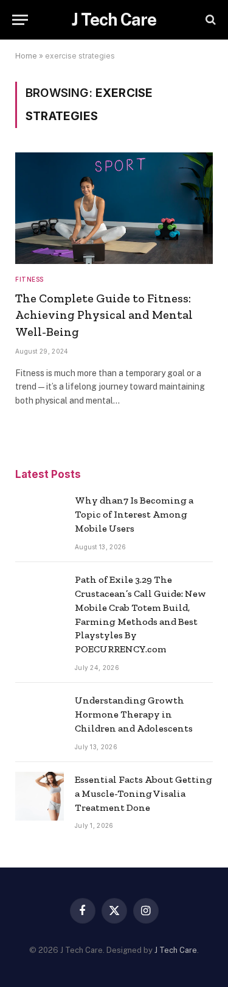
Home (26, 55)
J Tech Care (175, 950)
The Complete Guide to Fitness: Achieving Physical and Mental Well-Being (104, 314)
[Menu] (20, 20)
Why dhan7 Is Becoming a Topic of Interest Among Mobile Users (134, 514)
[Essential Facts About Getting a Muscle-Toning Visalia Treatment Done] (39, 796)
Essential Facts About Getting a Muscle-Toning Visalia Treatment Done (143, 793)
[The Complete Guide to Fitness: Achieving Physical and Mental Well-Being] (114, 208)
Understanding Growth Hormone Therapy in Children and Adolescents (134, 714)
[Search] (209, 20)
